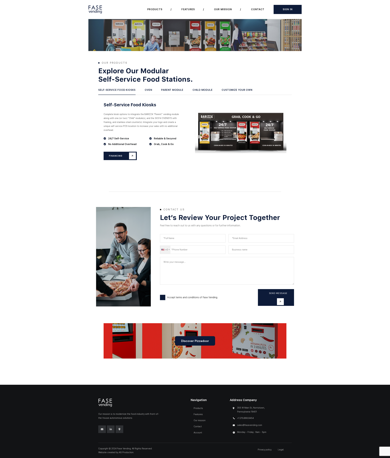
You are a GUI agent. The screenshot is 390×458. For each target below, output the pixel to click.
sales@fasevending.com (249, 425)
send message (278, 293)
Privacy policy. (265, 449)
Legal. (281, 449)
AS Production (126, 452)
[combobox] (165, 250)
